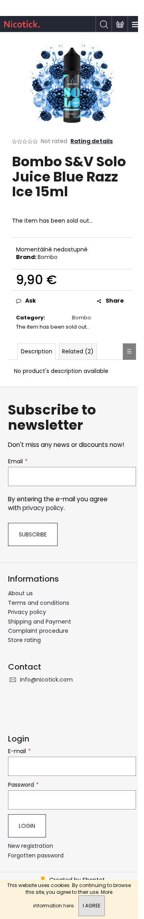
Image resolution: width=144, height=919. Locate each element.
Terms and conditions (38, 603)
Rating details (91, 141)
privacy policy (43, 508)
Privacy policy (27, 612)
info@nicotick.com (46, 680)
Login (27, 826)
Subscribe (33, 534)
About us (20, 593)
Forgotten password (36, 855)
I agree (91, 905)
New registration (30, 846)
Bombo (48, 257)
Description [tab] (36, 351)
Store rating (24, 640)
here (68, 905)
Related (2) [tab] (78, 351)
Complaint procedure (38, 631)
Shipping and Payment (39, 622)
